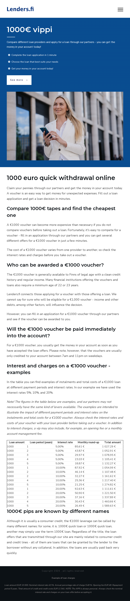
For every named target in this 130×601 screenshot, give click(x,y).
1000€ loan (62, 532)
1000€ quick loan (70, 526)
